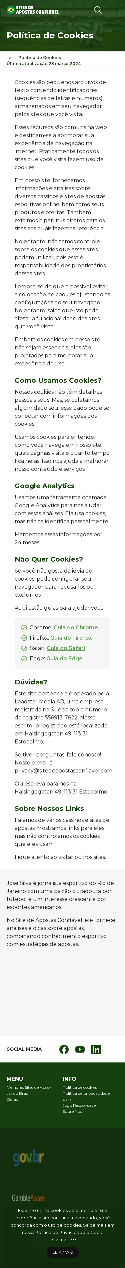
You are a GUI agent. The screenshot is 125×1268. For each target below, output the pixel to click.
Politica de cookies (80, 1087)
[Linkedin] (96, 1049)
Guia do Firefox (71, 638)
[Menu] (113, 10)
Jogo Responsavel (80, 1105)
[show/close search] (98, 10)
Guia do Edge (64, 658)
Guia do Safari (66, 648)
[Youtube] (80, 1049)
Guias (12, 1099)
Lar (10, 57)
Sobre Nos (72, 1111)
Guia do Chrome (76, 627)
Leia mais (59, 1239)
